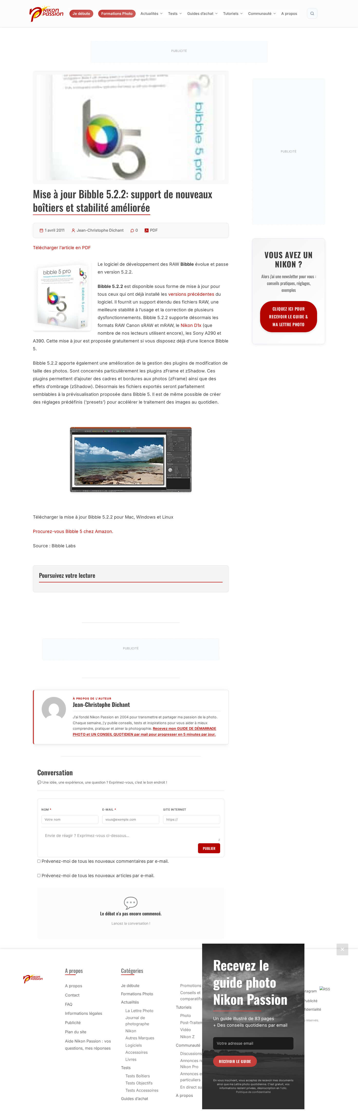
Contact (72, 995)
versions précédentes (191, 294)
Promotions (190, 985)
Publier (209, 848)
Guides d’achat (200, 13)
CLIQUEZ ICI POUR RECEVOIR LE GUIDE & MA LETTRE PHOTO (288, 316)
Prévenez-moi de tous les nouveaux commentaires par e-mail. (105, 861)
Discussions (191, 1053)
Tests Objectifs (138, 1083)
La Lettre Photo (139, 1010)
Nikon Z (187, 1036)
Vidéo (185, 1029)
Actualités (149, 13)
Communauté (260, 13)
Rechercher (312, 13)
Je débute (81, 13)
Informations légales (83, 1013)
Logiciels (133, 1045)
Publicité (73, 1022)
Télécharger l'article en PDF (62, 247)
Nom (46, 809)
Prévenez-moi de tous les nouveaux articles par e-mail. (98, 875)
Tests (173, 13)
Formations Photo (116, 13)
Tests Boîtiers (137, 1075)
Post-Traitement (194, 1022)
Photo (185, 1015)
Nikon (130, 1030)
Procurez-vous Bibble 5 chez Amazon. (73, 531)
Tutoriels (230, 13)
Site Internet (174, 809)
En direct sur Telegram (201, 1087)
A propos (289, 13)
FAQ (68, 1004)
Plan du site (75, 1031)
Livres (130, 1059)
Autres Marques (139, 1037)
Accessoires (136, 1052)
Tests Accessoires (141, 1090)
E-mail (109, 809)
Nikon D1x (191, 325)
